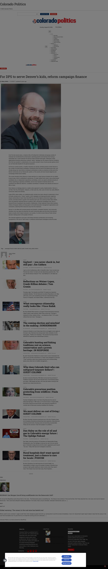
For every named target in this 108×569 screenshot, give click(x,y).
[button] (5, 560)
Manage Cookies (66, 563)
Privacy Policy (35, 561)
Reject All (66, 559)
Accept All (66, 556)
